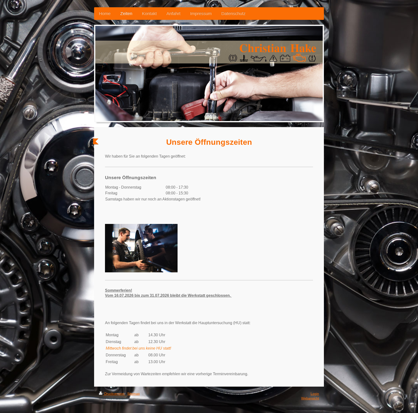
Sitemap (133, 394)
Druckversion (114, 394)
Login (315, 394)
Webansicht (310, 398)
